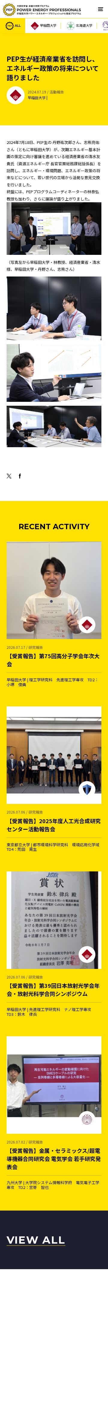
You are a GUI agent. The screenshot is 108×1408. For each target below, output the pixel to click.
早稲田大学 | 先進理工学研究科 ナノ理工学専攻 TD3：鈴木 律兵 (53, 995)
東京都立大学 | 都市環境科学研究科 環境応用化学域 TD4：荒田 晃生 (54, 830)
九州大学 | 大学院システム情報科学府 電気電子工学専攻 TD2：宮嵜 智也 (54, 1164)
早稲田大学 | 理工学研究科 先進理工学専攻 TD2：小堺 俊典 (53, 666)
